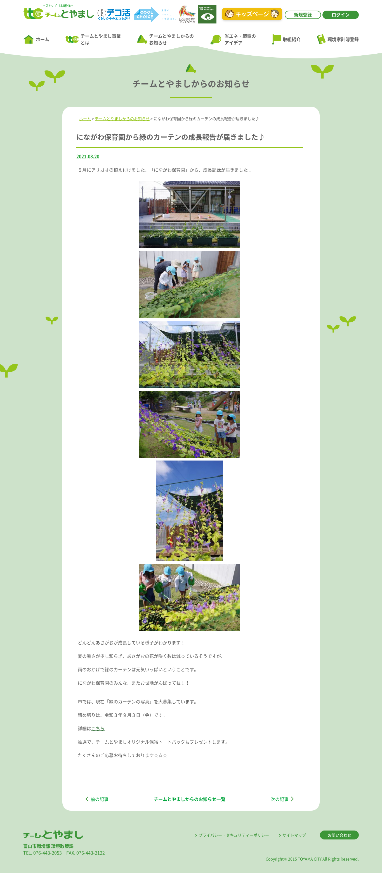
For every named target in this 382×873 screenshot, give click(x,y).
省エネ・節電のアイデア (240, 39)
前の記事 (100, 799)
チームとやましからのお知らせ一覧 (189, 799)
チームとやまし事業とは (101, 39)
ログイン (341, 14)
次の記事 (280, 799)
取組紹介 (292, 39)
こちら (98, 728)
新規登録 (303, 14)
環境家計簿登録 (343, 39)
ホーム (42, 39)
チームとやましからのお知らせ (171, 39)
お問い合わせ (339, 835)
